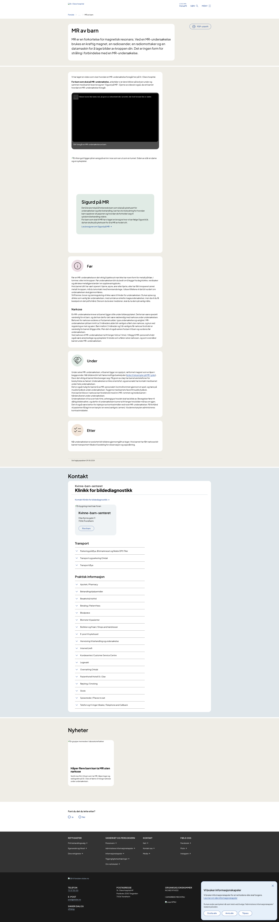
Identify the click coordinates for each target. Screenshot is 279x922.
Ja (72, 817)
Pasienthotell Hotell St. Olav (93, 676)
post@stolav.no (74, 899)
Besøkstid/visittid (88, 598)
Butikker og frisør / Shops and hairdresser (99, 627)
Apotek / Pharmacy (89, 584)
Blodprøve (85, 612)
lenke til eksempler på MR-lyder (141, 375)
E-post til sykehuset (89, 634)
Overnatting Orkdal (89, 669)
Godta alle (212, 913)
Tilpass (245, 913)
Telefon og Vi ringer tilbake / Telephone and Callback (104, 705)
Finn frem (86, 528)
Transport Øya (86, 565)
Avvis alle (229, 913)
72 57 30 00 (73, 890)
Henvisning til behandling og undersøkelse (99, 641)
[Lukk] (273, 885)
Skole (83, 690)
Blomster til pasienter (90, 620)
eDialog (71, 909)
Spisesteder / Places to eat (92, 698)
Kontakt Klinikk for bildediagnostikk (91, 499)
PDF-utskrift (202, 26)
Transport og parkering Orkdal (94, 558)
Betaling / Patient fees (90, 605)
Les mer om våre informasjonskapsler (220, 898)
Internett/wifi (86, 648)
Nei (83, 817)
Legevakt (84, 662)
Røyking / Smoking (89, 683)
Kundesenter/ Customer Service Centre (98, 655)
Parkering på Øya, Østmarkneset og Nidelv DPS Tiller (104, 551)
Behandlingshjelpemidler (91, 591)
